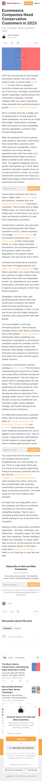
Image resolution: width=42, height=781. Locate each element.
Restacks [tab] (17, 628)
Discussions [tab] (19, 658)
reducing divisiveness (24, 549)
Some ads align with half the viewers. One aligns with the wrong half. (13, 674)
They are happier (29, 197)
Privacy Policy (28, 758)
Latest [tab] (10, 658)
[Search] (37, 657)
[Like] (3, 703)
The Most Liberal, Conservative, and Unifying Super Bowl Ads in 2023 (15, 667)
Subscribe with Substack (22, 748)
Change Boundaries (19, 421)
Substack (9, 776)
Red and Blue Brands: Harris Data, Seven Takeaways (12, 689)
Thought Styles (21, 424)
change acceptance (30, 334)
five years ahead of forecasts (22, 107)
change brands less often (14, 204)
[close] (35, 707)
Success (6, 427)
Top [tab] (4, 658)
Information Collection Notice (25, 592)
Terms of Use (32, 590)
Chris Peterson (13, 35)
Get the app (32, 770)
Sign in (37, 3)
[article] (21, 672)
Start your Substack (15, 770)
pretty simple (18, 368)
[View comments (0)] (12, 43)
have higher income (23, 234)
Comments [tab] (7, 628)
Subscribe (28, 3)
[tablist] (12, 628)
